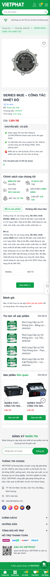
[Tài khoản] (34, 5)
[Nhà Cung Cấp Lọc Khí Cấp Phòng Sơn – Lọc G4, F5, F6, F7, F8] (12, 362)
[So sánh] (24, 104)
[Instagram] (10, 507)
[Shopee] (16, 507)
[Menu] (46, 5)
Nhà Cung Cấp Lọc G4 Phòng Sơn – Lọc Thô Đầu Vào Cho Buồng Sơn (34, 338)
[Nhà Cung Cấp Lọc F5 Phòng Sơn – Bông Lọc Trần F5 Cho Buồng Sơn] (12, 325)
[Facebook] (4, 507)
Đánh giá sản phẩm (34, 303)
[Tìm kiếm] (45, 12)
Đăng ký (40, 451)
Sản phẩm (15, 375)
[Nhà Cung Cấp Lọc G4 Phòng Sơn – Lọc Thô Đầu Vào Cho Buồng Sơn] (12, 338)
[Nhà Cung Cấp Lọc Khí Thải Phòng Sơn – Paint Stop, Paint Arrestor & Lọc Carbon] (12, 350)
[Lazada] (22, 507)
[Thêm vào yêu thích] (43, 43)
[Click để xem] (25, 62)
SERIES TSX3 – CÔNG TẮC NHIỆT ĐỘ (36, 406)
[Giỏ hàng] (40, 5)
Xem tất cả (42, 316)
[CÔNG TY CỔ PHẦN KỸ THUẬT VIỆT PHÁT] (13, 4)
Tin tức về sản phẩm (16, 316)
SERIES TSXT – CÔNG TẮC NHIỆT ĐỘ (13, 406)
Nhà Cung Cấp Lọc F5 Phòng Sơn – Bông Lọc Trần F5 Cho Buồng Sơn (33, 325)
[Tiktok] (28, 507)
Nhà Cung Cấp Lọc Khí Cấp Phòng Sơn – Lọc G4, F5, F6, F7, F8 (33, 362)
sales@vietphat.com (14, 501)
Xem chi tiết (13, 417)
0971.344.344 (12, 496)
